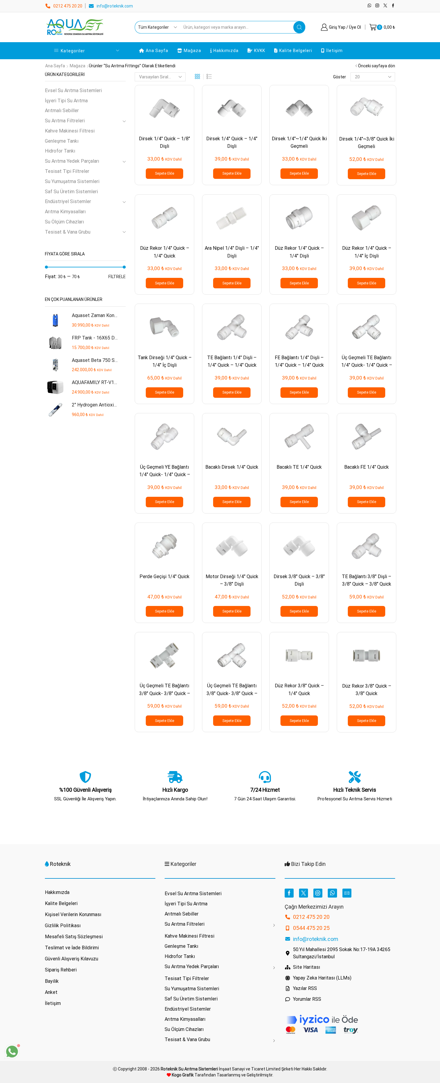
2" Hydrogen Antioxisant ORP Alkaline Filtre (95, 405)
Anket (51, 992)
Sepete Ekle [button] (164, 173)
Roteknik (60, 864)
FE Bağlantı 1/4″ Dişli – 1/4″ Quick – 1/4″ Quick (299, 361)
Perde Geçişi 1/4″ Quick (164, 576)
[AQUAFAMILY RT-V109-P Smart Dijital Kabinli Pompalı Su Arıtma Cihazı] (55, 387)
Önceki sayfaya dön (376, 65)
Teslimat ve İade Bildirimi (72, 948)
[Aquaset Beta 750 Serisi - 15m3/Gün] (55, 365)
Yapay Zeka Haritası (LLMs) (322, 978)
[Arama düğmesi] (299, 27)
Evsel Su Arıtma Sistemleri (73, 90)
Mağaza (192, 50)
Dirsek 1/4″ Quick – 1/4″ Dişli (231, 142)
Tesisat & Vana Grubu (67, 232)
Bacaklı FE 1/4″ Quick (366, 467)
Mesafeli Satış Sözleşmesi (74, 936)
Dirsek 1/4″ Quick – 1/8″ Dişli (164, 142)
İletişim (334, 50)
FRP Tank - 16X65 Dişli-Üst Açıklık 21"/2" (95, 338)
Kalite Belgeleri (295, 50)
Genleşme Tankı (61, 141)
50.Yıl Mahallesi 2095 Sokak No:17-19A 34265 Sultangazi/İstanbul (341, 953)
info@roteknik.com (115, 6)
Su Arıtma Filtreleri (65, 121)
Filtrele (117, 276)
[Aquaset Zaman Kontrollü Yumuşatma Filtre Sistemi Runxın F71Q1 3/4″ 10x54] (55, 320)
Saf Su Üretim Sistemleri (71, 191)
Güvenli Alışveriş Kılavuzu (71, 959)
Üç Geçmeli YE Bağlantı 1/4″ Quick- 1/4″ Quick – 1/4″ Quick (164, 474)
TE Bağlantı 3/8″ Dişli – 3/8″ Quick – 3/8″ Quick (366, 580)
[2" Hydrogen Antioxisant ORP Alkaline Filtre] (55, 410)
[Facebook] (393, 6)
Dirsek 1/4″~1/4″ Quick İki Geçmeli (299, 142)
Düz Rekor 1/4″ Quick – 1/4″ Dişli (299, 251)
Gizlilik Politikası (63, 925)
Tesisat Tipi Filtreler (67, 171)
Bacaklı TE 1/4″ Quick (299, 467)
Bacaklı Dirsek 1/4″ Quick (231, 467)
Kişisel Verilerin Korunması (73, 914)
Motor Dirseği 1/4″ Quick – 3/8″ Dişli (232, 580)
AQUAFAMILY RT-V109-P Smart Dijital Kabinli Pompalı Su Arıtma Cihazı (95, 382)
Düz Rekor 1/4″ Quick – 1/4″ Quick (164, 251)
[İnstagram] (377, 6)
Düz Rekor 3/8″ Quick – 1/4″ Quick (299, 689)
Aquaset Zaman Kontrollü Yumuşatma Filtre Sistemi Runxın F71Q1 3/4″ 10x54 (95, 315)
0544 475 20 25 (311, 928)
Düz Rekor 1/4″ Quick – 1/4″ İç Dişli (366, 251)
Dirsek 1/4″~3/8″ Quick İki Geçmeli (366, 142)
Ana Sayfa (157, 50)
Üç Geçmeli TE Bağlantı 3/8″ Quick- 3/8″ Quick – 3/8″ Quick (232, 693)
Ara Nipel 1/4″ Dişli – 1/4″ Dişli (232, 251)
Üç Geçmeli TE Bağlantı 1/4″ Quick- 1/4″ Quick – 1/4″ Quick (366, 365)
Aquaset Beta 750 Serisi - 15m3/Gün (95, 360)
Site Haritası (306, 967)
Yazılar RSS (305, 988)
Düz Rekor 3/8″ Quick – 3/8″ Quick (366, 689)
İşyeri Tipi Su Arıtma (66, 100)
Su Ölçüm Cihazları (64, 222)
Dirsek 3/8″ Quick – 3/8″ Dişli (299, 580)
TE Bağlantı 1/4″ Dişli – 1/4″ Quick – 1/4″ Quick (232, 361)
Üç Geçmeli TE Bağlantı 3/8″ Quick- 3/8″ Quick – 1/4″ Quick (164, 693)
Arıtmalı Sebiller (62, 110)
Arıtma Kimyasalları (65, 211)
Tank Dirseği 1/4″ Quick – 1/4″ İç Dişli (165, 361)
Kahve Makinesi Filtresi (70, 131)
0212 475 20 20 (67, 6)
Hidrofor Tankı (60, 151)
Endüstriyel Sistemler (68, 201)
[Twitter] (385, 6)
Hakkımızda (226, 50)
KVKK (259, 50)
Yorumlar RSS (307, 999)
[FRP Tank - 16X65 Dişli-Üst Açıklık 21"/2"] (55, 343)
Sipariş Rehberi (61, 970)
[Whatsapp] (369, 6)
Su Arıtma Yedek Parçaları (72, 161)
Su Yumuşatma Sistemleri (72, 181)
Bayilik (52, 981)
